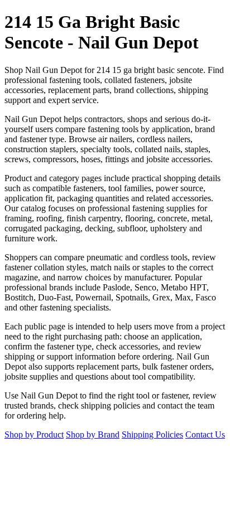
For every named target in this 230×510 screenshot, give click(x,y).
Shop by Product (34, 434)
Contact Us (205, 434)
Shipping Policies (152, 434)
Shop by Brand (92, 434)
